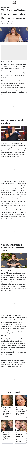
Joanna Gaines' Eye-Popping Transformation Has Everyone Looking (20, 411)
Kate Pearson (7, 66)
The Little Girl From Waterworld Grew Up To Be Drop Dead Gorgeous (7, 412)
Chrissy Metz (5, 64)
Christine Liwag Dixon (9, 21)
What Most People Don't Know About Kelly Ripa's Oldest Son (6, 436)
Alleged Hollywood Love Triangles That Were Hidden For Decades (20, 437)
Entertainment (5, 7)
